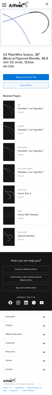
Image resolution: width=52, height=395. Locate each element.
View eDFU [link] (26, 85)
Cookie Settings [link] (28, 390)
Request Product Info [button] (26, 77)
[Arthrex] (17, 4)
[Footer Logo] (9, 380)
